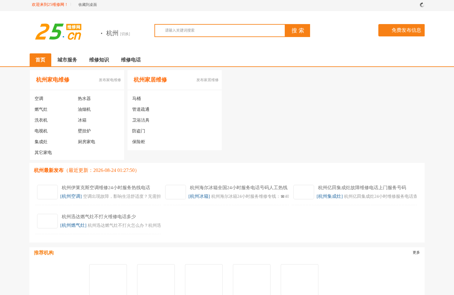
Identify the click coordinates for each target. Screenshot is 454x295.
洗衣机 (41, 120)
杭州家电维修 (52, 80)
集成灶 (41, 141)
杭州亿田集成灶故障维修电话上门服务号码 (362, 187)
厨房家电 (86, 141)
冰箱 (82, 120)
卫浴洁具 (140, 120)
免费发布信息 (406, 30)
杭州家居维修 (150, 80)
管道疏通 (140, 109)
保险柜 (138, 141)
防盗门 (138, 131)
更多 (416, 252)
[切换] (125, 34)
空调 (39, 98)
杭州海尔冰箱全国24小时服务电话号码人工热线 (239, 187)
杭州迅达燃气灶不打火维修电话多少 (99, 216)
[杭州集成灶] (330, 196)
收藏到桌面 (87, 4)
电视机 (41, 131)
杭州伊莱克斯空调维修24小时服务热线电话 (106, 187)
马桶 (136, 98)
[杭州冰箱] (199, 196)
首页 (40, 59)
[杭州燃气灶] (73, 225)
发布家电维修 (110, 80)
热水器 (84, 98)
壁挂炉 (84, 131)
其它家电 (43, 152)
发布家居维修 (207, 80)
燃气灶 (41, 109)
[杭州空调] (71, 196)
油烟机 (84, 109)
